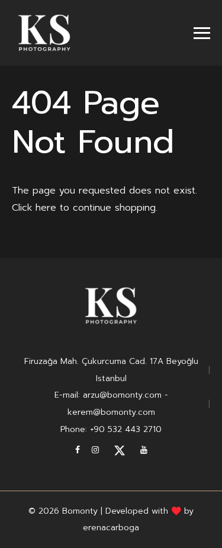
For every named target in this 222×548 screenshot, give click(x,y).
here (46, 208)
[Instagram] (95, 450)
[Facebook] (77, 450)
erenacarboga (111, 527)
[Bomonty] (44, 32)
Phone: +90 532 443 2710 (111, 429)
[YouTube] (143, 450)
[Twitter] (119, 450)
